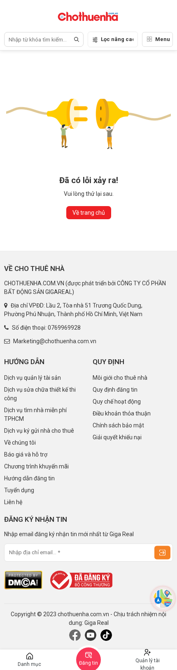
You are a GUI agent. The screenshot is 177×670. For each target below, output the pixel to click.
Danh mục (29, 664)
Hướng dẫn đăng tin (29, 478)
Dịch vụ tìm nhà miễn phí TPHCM (35, 414)
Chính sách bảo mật (118, 425)
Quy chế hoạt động (117, 401)
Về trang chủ (88, 212)
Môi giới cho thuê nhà (120, 377)
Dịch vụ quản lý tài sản (32, 377)
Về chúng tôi (20, 442)
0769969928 (64, 327)
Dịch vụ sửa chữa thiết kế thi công (40, 394)
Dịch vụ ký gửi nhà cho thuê (39, 430)
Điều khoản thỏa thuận (122, 413)
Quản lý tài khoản (147, 664)
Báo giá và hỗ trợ (25, 454)
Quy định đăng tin (115, 389)
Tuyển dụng (19, 490)
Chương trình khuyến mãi (36, 466)
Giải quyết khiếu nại (117, 437)
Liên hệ (13, 502)
